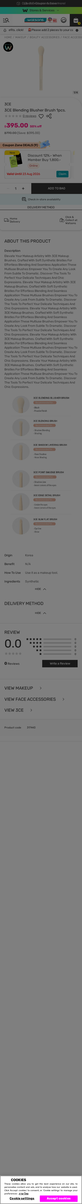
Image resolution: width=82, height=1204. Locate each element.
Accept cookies (59, 1198)
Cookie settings (22, 1198)
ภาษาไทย (23, 1193)
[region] (41, 1190)
